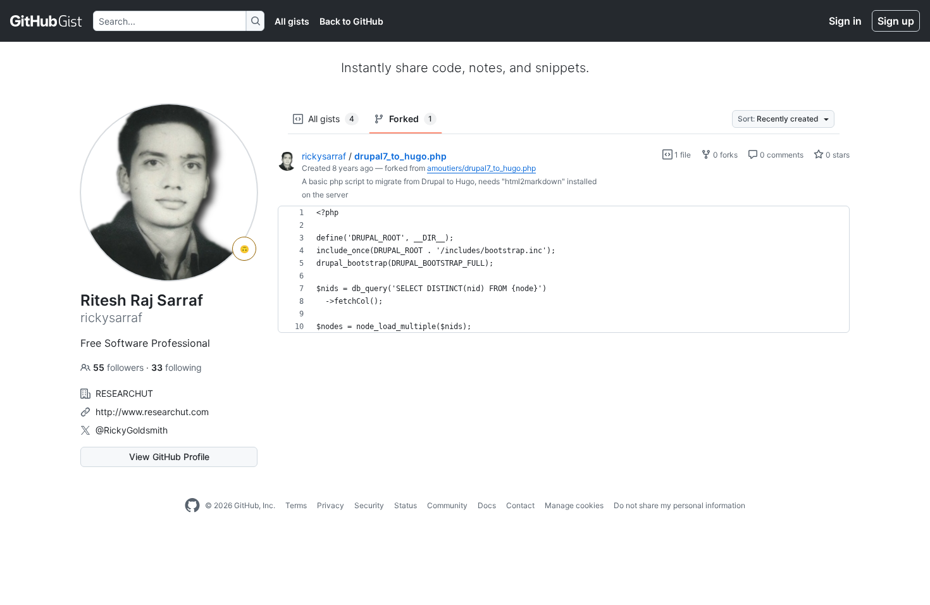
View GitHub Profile (169, 456)
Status (405, 505)
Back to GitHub (351, 21)
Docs (487, 505)
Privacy (330, 505)
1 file (682, 154)
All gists (292, 21)
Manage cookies (574, 505)
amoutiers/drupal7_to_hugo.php (481, 168)
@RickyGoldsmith (132, 430)
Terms (296, 505)
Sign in (845, 21)
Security (369, 505)
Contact (520, 505)
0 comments (780, 154)
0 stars (837, 154)
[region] (563, 269)
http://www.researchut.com (152, 411)
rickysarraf (324, 156)
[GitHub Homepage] (192, 505)
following (176, 367)
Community (447, 505)
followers (119, 367)
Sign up (895, 21)
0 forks (724, 154)
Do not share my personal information (679, 505)
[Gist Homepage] (46, 20)
